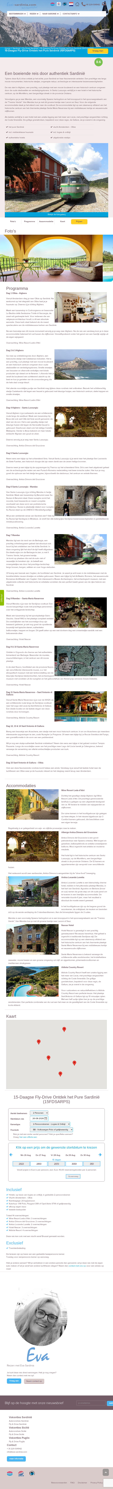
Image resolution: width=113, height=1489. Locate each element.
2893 (39, 1163)
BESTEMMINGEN (16, 14)
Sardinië (16, 48)
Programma (29, 221)
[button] (39, 1042)
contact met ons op (77, 1266)
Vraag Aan (97, 50)
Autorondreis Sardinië (19, 1421)
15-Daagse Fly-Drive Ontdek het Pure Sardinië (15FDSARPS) (67, 48)
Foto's (13, 221)
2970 (56, 1163)
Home (7, 48)
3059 (74, 1163)
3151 (92, 1163)
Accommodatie (46, 221)
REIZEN (33, 14)
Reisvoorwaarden (59, 1482)
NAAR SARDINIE (49, 14)
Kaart (62, 221)
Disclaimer (82, 1482)
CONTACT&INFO (70, 14)
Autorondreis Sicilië (17, 1431)
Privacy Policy (97, 1482)
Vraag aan (14, 1380)
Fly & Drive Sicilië (16, 1434)
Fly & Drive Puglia (17, 1441)
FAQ (72, 1482)
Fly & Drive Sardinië (17, 1424)
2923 (21, 1163)
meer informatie (16, 1458)
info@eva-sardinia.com (17, 1452)
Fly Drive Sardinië (30, 48)
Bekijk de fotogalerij (56, 214)
